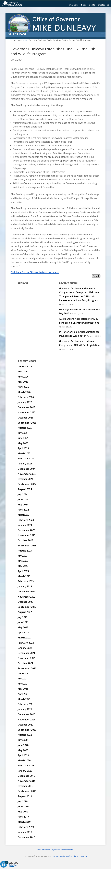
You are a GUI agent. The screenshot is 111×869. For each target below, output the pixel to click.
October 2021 (25, 663)
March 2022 (24, 637)
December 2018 (26, 837)
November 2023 (26, 535)
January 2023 (25, 586)
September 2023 (27, 545)
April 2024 (23, 509)
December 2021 (26, 653)
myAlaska (74, 5)
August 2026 (25, 366)
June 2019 (23, 806)
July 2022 (22, 617)
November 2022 (26, 596)
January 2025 (25, 463)
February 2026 (26, 397)
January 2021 (25, 709)
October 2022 (25, 601)
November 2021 (26, 658)
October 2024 (25, 479)
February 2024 (26, 520)
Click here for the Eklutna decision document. (35, 272)
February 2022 (26, 642)
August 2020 (25, 734)
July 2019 (22, 801)
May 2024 (23, 504)
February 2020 (26, 765)
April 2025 (23, 448)
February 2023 (26, 581)
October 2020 (25, 724)
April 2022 (23, 632)
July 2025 (22, 432)
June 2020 (23, 745)
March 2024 (24, 514)
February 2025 (26, 458)
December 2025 (26, 407)
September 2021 (27, 668)
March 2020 (24, 760)
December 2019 (26, 775)
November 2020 (26, 719)
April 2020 (23, 755)
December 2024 (26, 468)
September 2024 (27, 484)
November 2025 (26, 412)
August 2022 (25, 612)
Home (24, 40)
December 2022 (26, 591)
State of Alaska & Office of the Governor (69, 856)
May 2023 (23, 566)
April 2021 (23, 694)
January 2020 (25, 770)
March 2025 (24, 453)
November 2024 (26, 473)
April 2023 (23, 571)
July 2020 (22, 740)
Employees (103, 5)
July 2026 (22, 371)
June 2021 (23, 683)
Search (96, 276)
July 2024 (22, 494)
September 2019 (27, 791)
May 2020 (23, 750)
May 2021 (23, 688)
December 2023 (26, 530)
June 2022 (23, 622)
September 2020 (27, 729)
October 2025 (25, 417)
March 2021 (24, 699)
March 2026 (24, 392)
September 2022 (27, 607)
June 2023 (23, 560)
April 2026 (23, 386)
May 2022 (23, 627)
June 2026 (23, 376)
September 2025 (27, 422)
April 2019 (23, 816)
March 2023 (24, 576)
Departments (88, 5)
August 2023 (25, 550)
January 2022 (25, 647)
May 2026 (23, 381)
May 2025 (23, 443)
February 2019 (26, 827)
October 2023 (25, 540)
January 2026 (25, 402)
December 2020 (26, 714)
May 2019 (23, 811)
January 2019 (25, 832)
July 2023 (22, 555)
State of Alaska (19, 3)
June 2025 (23, 438)
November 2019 (26, 781)
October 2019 (25, 786)
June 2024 (23, 499)
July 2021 (22, 678)
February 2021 (26, 704)
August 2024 (25, 489)
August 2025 (25, 427)
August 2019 (25, 796)
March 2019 (24, 822)
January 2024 (25, 525)
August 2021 (25, 673)
